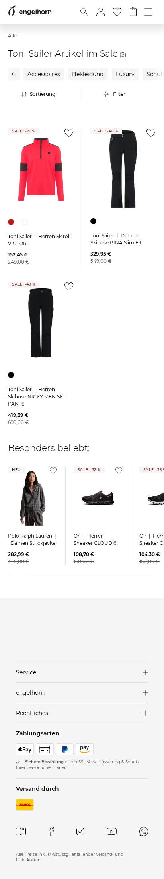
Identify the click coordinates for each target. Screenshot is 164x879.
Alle (12, 36)
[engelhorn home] (30, 12)
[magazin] (21, 831)
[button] (100, 12)
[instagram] (80, 831)
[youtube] (112, 831)
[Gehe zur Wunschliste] (117, 12)
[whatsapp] (143, 831)
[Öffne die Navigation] (148, 12)
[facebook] (51, 831)
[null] (41, 169)
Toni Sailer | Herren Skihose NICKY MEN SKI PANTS (36, 396)
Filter (119, 94)
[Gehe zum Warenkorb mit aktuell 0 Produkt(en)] (133, 12)
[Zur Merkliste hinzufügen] (67, 135)
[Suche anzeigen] (84, 12)
